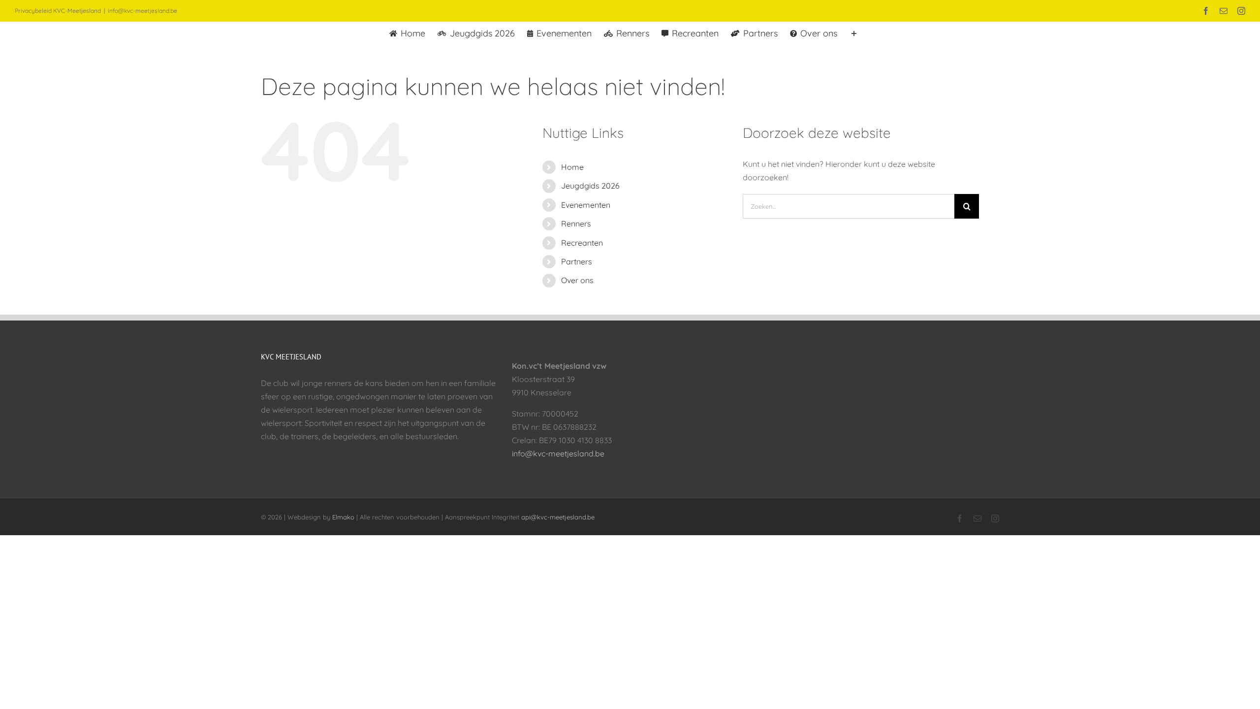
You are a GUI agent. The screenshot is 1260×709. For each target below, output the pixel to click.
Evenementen (585, 205)
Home (572, 167)
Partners (576, 261)
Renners (576, 223)
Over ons (577, 280)
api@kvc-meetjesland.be (558, 517)
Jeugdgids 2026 (590, 186)
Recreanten (582, 243)
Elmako (343, 517)
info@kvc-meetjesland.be (142, 10)
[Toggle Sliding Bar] (854, 32)
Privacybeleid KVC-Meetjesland (58, 10)
